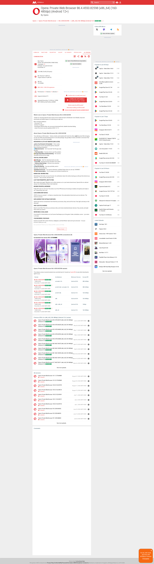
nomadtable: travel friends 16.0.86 (108, 238)
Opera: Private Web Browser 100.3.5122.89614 (50, 389)
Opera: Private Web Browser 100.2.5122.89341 (50, 394)
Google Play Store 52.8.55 (105, 101)
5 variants (42, 377)
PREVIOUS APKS (77, 52)
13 (51, 91)
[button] (75, 56)
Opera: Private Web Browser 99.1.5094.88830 (49, 418)
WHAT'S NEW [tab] (44, 52)
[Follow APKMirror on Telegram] (111, 30)
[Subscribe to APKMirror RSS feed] (118, 30)
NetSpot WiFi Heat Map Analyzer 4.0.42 (109, 266)
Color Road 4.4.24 (103, 247)
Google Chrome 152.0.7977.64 (106, 191)
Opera (45, 15)
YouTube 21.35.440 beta (105, 214)
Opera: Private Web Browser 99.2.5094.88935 (49, 413)
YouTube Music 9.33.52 (105, 106)
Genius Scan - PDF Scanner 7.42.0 (107, 233)
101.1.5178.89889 (52, 237)
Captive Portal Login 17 (105, 205)
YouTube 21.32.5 (103, 97)
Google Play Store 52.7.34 (105, 87)
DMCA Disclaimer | (78, 562)
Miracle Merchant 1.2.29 (105, 243)
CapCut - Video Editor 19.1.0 (106, 73)
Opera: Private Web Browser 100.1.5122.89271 (50, 399)
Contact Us (86, 562)
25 (44, 64)
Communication (38, 56)
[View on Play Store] (82, 56)
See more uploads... (62, 367)
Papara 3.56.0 (102, 229)
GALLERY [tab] (60, 52)
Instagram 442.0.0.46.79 (105, 130)
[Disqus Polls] (62, 451)
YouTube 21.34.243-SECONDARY (107, 163)
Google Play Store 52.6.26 (105, 92)
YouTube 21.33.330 (104, 196)
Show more (61, 229)
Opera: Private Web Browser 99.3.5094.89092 (49, 408)
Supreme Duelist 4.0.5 (104, 186)
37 (45, 91)
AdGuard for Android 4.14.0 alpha (107, 200)
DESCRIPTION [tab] (53, 52)
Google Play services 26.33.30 (106, 177)
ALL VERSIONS (87, 52)
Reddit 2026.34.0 (103, 153)
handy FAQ (73, 272)
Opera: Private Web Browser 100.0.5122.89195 (50, 404)
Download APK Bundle (76, 99)
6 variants (42, 382)
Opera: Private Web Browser (47, 21)
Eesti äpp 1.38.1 (103, 224)
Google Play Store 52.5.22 (105, 111)
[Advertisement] (62, 37)
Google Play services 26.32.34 (106, 158)
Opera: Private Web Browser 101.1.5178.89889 (50, 375)
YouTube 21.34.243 (104, 134)
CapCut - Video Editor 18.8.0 (106, 68)
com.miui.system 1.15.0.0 (105, 148)
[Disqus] (62, 492)
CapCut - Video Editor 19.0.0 (106, 78)
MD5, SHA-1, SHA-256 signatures (46, 87)
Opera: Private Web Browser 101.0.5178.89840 (50, 380)
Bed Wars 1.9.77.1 (103, 252)
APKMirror (40, 2)
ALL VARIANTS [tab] (68, 52)
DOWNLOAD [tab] (36, 52)
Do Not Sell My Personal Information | (64, 562)
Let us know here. (80, 561)
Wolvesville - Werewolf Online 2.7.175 (108, 262)
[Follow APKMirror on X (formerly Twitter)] (97, 30)
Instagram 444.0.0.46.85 (105, 181)
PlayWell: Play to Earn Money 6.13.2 (108, 257)
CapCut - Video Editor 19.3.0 (106, 144)
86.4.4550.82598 (64, 21)
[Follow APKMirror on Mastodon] (104, 30)
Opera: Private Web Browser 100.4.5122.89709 (50, 385)
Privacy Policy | (51, 562)
